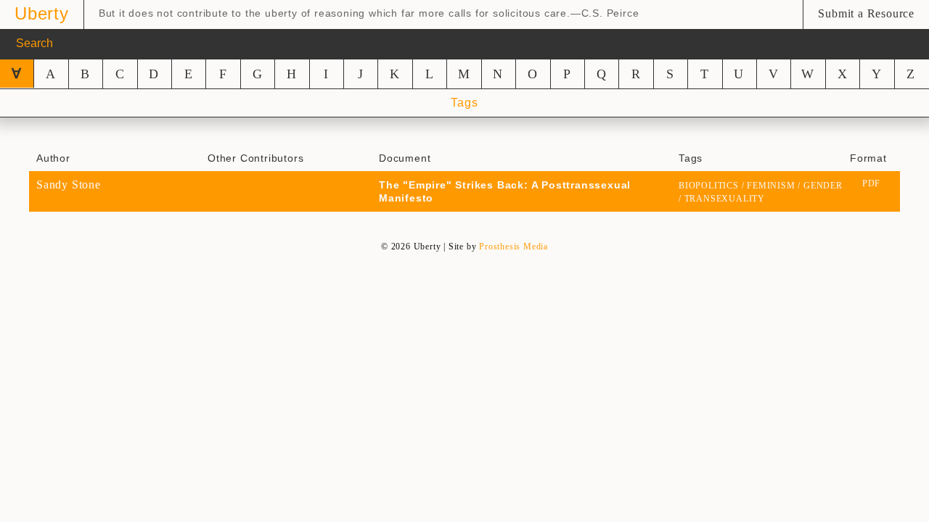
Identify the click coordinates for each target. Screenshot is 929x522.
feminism (771, 186)
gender (823, 186)
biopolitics (709, 186)
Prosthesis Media (513, 246)
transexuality (724, 199)
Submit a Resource (866, 13)
